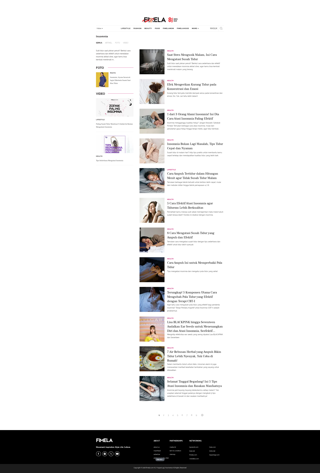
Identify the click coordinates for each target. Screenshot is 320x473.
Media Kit (173, 447)
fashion (138, 28)
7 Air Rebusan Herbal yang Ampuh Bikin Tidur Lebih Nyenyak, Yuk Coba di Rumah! (194, 356)
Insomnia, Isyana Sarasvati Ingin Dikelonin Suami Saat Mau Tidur (120, 80)
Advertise (157, 454)
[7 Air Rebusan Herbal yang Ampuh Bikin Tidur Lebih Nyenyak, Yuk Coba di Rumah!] (152, 359)
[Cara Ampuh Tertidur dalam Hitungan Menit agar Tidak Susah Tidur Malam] (152, 180)
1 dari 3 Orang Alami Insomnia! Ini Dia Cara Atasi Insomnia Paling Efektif (193, 116)
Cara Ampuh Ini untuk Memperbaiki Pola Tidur (194, 265)
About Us (157, 447)
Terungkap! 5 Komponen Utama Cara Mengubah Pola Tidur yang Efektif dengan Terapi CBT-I (192, 296)
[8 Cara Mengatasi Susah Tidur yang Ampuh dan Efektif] (152, 240)
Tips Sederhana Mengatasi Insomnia (109, 160)
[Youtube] (117, 453)
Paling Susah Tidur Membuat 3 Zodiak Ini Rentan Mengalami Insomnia (114, 125)
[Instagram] (104, 453)
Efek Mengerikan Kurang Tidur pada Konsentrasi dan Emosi (191, 86)
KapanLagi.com (214, 455)
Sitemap (172, 454)
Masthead (157, 451)
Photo (113, 73)
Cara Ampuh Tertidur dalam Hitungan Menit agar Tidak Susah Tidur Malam (192, 176)
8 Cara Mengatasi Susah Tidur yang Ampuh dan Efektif (190, 235)
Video (125, 43)
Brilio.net (212, 451)
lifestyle (125, 28)
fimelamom (168, 28)
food (157, 28)
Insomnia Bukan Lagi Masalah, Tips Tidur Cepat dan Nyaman (195, 146)
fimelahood (183, 28)
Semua (99, 43)
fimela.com (150, 468)
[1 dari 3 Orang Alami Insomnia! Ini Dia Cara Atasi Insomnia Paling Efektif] (152, 121)
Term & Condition (175, 451)
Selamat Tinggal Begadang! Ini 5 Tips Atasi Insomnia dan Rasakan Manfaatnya (194, 384)
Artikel (108, 43)
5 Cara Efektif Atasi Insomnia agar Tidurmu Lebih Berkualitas (190, 205)
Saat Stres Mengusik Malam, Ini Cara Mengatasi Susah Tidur (192, 57)
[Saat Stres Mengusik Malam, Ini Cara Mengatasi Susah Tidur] (152, 62)
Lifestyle (100, 120)
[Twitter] (111, 453)
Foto (117, 43)
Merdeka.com (194, 459)
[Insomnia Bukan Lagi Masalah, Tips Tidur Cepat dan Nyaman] (152, 151)
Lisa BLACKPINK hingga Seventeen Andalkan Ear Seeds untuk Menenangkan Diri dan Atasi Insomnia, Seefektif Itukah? (195, 326)
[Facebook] (98, 453)
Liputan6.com (193, 447)
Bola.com (212, 447)
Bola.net (192, 451)
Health (99, 156)
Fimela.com (193, 455)
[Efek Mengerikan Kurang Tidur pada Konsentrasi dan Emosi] (152, 91)
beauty (148, 28)
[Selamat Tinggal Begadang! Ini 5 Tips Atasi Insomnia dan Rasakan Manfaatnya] (152, 388)
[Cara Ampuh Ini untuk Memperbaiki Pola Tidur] (152, 270)
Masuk (213, 28)
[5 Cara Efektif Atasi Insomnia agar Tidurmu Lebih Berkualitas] (152, 210)
